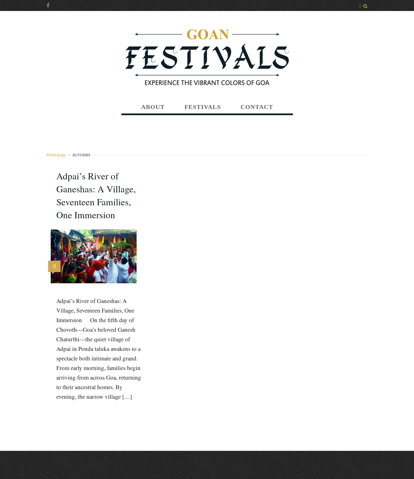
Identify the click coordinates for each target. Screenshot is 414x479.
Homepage (56, 154)
